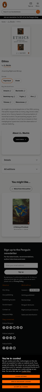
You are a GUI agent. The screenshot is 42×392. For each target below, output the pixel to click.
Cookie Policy (26, 371)
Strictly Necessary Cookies (21, 381)
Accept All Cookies (21, 387)
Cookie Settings (21, 376)
